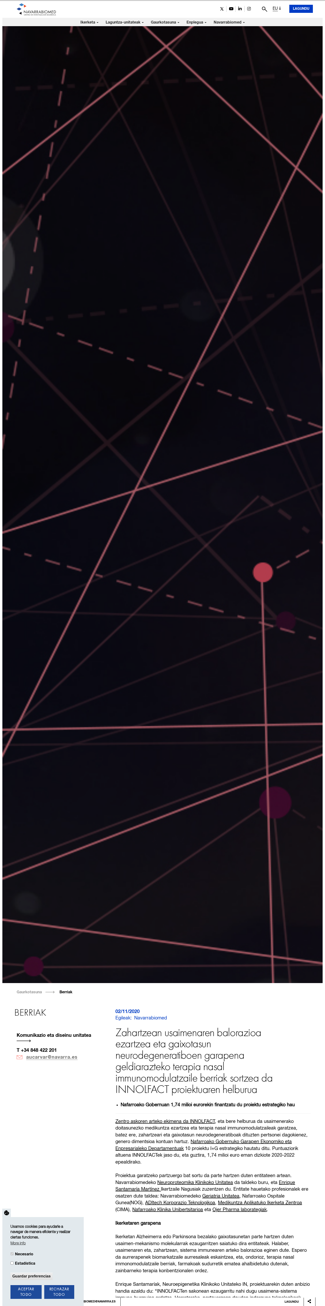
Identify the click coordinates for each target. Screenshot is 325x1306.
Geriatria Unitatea (220, 1196)
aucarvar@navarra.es (52, 1057)
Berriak (65, 992)
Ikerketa (88, 22)
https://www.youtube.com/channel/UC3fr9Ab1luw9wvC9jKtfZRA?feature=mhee (231, 9)
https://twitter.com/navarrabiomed (222, 9)
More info (18, 1243)
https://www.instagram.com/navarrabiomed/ (249, 9)
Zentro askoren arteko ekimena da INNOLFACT (165, 1121)
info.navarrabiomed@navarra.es (89, 1301)
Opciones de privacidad (6, 1213)
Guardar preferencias (31, 1276)
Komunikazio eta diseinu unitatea (54, 1035)
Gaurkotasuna (164, 22)
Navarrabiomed (228, 22)
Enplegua (195, 22)
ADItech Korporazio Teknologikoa (180, 1202)
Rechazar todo (59, 1292)
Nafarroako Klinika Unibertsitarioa (167, 1209)
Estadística (25, 1263)
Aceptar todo (26, 1292)
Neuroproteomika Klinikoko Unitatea (195, 1182)
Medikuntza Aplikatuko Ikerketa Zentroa (260, 1202)
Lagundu (301, 8)
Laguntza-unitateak (123, 22)
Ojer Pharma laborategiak (239, 1209)
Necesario (24, 1254)
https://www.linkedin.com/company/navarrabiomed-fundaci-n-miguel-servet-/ (240, 9)
